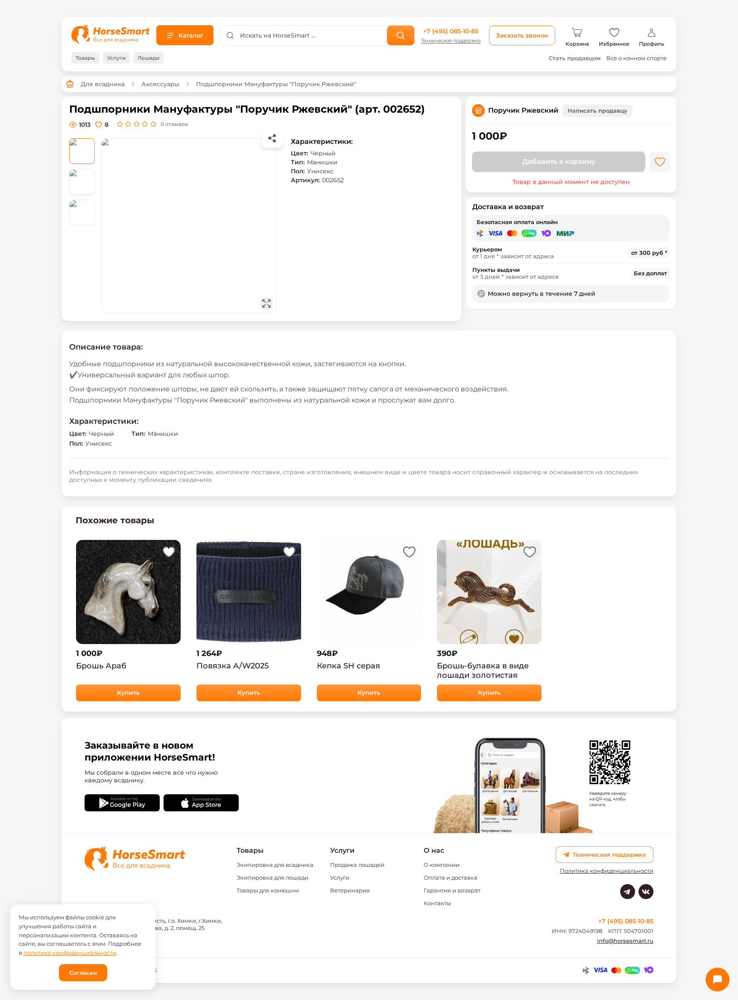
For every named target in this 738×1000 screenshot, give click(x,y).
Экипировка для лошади (272, 877)
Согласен (83, 972)
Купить (128, 693)
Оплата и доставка (450, 877)
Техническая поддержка (450, 40)
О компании (442, 864)
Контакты (437, 903)
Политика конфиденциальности (606, 871)
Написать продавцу (597, 110)
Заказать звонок (522, 35)
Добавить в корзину (558, 161)
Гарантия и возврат (452, 890)
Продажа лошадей (357, 864)
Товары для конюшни (268, 890)
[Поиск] (401, 35)
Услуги (339, 877)
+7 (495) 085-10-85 (450, 31)
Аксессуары (160, 84)
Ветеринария (350, 890)
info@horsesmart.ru (625, 940)
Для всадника (103, 84)
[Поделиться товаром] (272, 138)
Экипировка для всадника (275, 864)
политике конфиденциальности (69, 952)
